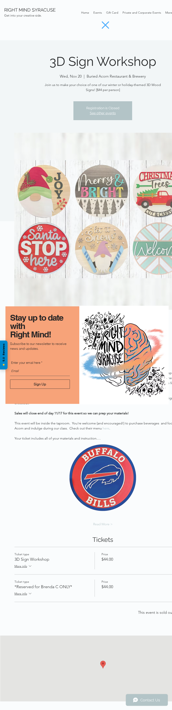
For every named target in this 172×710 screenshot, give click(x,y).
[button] (105, 25)
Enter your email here (25, 362)
